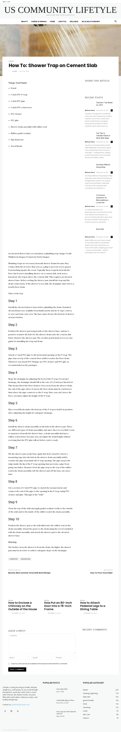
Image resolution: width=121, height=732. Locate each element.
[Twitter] (92, 87)
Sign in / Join (6, 1)
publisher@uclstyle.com (21, 704)
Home (52, 21)
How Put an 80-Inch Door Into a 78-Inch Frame (58, 606)
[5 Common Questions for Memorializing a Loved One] (89, 197)
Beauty (24, 21)
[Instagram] (11, 711)
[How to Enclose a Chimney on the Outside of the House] (24, 587)
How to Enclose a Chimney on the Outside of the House (22, 606)
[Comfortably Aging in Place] (49, 703)
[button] (115, 22)
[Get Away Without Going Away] (89, 166)
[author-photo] (9, 613)
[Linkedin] (98, 87)
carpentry (13, 559)
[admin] (10, 71)
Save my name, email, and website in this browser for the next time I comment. (39, 664)
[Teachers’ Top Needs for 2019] (89, 104)
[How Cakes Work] (49, 692)
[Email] (103, 87)
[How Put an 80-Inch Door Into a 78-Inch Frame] (60, 587)
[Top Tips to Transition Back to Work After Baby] (89, 135)
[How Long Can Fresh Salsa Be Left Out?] (49, 715)
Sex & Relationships (91, 21)
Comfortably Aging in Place (65, 700)
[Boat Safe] (89, 231)
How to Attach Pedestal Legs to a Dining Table (92, 606)
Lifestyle (62, 21)
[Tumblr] (109, 87)
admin (14, 71)
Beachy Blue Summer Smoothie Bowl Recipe (29, 572)
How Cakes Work (61, 689)
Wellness (74, 21)
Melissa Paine (90, 110)
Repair (11, 61)
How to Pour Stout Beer (101, 572)
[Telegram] (114, 87)
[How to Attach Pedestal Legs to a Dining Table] (96, 587)
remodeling (25, 559)
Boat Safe (100, 229)
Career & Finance (39, 21)
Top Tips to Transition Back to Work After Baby (103, 135)
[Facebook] (87, 87)
